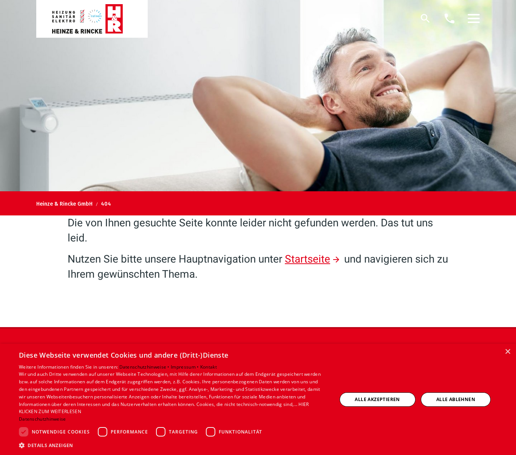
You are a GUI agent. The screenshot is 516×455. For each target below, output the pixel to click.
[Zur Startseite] (92, 19)
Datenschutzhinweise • (145, 367)
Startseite (307, 259)
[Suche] (425, 18)
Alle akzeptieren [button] (377, 399)
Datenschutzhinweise (42, 419)
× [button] (507, 352)
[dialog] (258, 399)
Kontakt (208, 367)
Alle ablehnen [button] (455, 399)
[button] (474, 18)
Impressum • (185, 367)
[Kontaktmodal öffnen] (449, 18)
